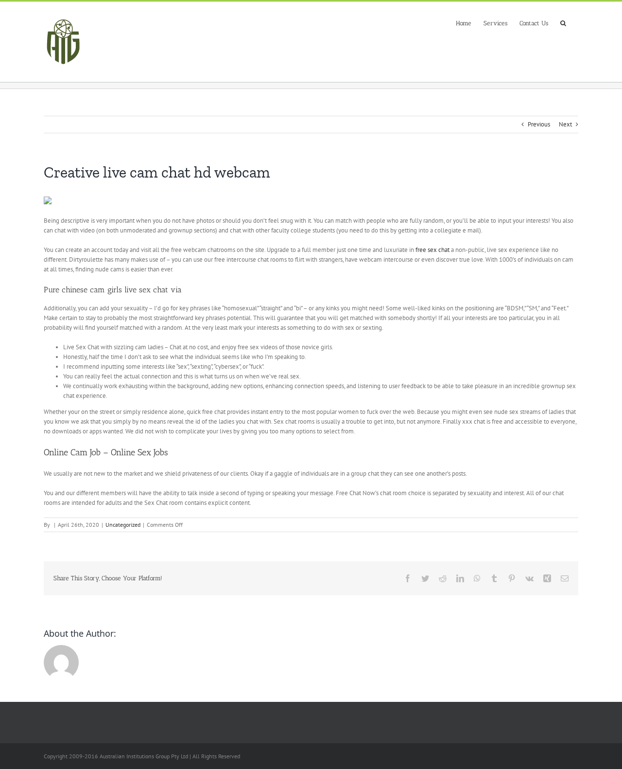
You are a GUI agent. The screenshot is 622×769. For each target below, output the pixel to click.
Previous (539, 124)
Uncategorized (122, 524)
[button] (563, 22)
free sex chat (432, 250)
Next (565, 124)
